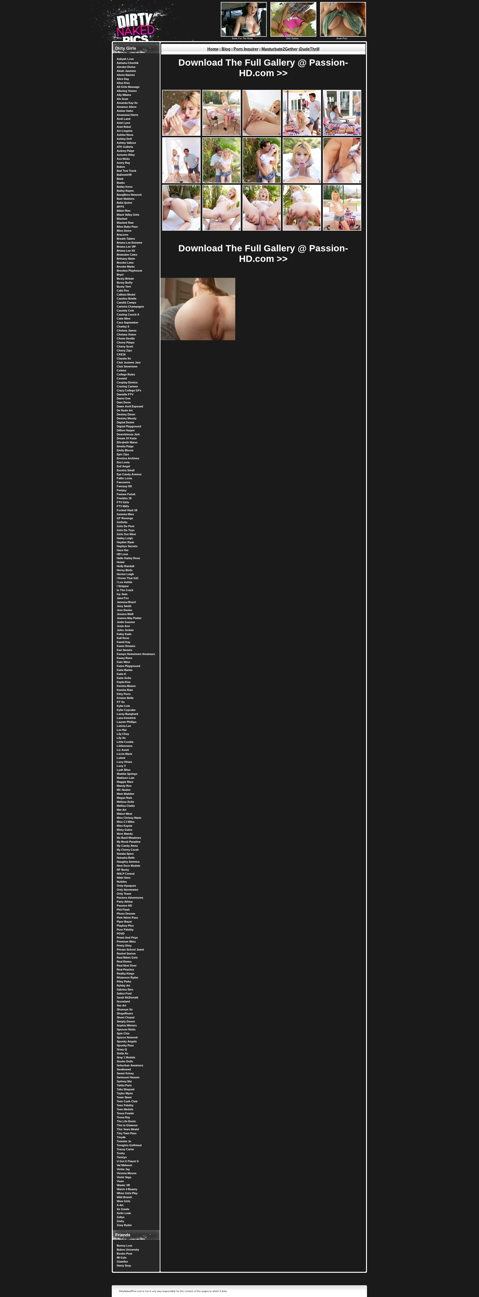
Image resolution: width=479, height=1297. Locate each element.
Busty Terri (124, 286)
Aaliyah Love (125, 58)
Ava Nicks (123, 158)
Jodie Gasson (126, 622)
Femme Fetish (126, 494)
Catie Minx (123, 318)
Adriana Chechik (127, 62)
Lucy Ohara (124, 761)
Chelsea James (126, 330)
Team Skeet (124, 1097)
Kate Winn (123, 661)
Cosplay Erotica (127, 382)
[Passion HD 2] (221, 135)
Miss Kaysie (124, 825)
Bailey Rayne (125, 190)
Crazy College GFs (129, 390)
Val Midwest (124, 1165)
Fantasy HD (124, 486)
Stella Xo (122, 1053)
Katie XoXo (124, 677)
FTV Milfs (123, 506)
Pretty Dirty (124, 945)
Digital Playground (129, 426)
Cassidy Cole (125, 310)
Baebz (121, 182)
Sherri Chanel (125, 1017)
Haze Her (122, 550)
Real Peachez (125, 969)
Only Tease (124, 893)
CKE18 (121, 354)
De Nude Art (125, 410)
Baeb (120, 178)
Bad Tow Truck (126, 170)
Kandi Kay (123, 642)
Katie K (121, 673)
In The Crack (125, 590)
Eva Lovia (123, 462)
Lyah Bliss (123, 769)
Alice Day (123, 78)
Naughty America (128, 861)
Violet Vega (124, 1177)
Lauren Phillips (126, 721)
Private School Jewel (130, 949)
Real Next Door (126, 965)
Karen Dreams (126, 646)
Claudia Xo (124, 358)
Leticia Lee (124, 725)
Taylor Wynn (125, 1093)
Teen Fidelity (125, 1105)
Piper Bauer (124, 921)
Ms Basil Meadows (129, 837)
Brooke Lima (125, 262)
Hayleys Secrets (127, 546)
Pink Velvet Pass (127, 917)
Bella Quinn (124, 202)
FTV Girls (123, 502)
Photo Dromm (126, 913)
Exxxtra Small (125, 470)
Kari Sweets (124, 649)
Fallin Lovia (124, 478)
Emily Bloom (125, 450)
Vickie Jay (123, 1169)
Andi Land (123, 118)
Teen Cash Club (127, 1101)
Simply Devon (126, 1021)
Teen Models (125, 1109)
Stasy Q (122, 1049)
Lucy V (121, 765)
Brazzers (122, 234)
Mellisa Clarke (126, 805)
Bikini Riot (123, 210)
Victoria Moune (126, 1173)
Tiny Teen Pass (126, 1133)
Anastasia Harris (127, 114)
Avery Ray (123, 162)
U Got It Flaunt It (128, 1161)
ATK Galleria (125, 146)
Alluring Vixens (127, 90)
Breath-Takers (126, 238)
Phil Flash (123, 909)
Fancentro (123, 482)
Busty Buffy (124, 282)
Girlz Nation (292, 38)
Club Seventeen (127, 366)
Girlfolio (122, 522)
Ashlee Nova (125, 134)
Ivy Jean (122, 594)
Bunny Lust (124, 1245)
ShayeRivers (125, 1013)
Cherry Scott (125, 346)
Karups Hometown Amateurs (136, 653)
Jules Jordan (125, 630)
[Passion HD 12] (221, 229)
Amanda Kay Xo (127, 102)
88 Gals (121, 1257)
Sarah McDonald (127, 997)
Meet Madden (125, 793)
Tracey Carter (125, 1149)
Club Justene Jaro (129, 362)
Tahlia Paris (124, 1085)
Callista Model (126, 294)
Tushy (121, 1153)
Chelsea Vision (126, 334)
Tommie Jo (124, 1141)
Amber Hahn (125, 110)
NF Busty (123, 869)
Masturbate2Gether (279, 49)
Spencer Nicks (126, 1029)
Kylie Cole (123, 705)
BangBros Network (129, 194)
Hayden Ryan (125, 542)
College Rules (126, 374)
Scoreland (123, 1001)
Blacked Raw (125, 222)
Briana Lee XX (126, 250)
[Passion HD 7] (221, 182)
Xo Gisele (123, 1209)
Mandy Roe (124, 785)
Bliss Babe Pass (127, 226)
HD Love (122, 554)
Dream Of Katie (127, 438)
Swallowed (124, 1069)
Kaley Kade (124, 634)
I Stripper (123, 586)
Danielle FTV (125, 394)
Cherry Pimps (125, 342)
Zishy (120, 1221)
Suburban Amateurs (130, 1065)
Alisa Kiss (123, 82)
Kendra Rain (125, 689)
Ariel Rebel (124, 126)
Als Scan (122, 98)
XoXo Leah (124, 1213)
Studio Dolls (125, 1061)
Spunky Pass (125, 1045)
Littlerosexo (124, 745)
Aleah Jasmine (126, 70)
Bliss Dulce (124, 230)
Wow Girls (123, 1201)
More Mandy (125, 833)
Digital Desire (125, 422)
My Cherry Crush (128, 849)
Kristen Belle (125, 697)
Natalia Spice (125, 853)
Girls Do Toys (125, 530)
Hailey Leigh (125, 538)
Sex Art (121, 1005)
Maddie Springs (127, 773)
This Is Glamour (127, 1125)
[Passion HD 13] (261, 229)
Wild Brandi (124, 1197)
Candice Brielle (126, 298)
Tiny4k (121, 1137)
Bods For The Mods (242, 38)
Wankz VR (123, 1185)
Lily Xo (121, 737)
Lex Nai (121, 729)
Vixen (120, 1181)
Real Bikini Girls (127, 957)
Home (213, 49)
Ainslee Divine (126, 66)
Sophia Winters (127, 1025)
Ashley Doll (124, 138)
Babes (121, 166)
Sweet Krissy (125, 1073)
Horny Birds (124, 570)
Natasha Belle (126, 857)
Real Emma (124, 961)
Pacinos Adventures (130, 897)
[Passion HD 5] (342, 135)
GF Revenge (125, 518)
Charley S (123, 326)
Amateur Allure (126, 106)
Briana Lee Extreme (129, 242)
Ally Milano (124, 94)
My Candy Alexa (127, 845)
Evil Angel (123, 466)
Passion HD (124, 905)
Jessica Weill (125, 614)
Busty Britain (125, 278)
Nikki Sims (123, 877)
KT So (121, 701)
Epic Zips (123, 454)
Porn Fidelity (125, 929)
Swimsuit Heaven (128, 1077)
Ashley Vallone (126, 142)
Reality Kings (125, 973)
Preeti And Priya (127, 937)
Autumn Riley (126, 154)
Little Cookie (125, 741)
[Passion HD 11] (181, 229)
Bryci (120, 274)
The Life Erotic (126, 1121)
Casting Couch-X (128, 314)
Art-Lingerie (124, 130)
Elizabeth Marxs (127, 442)
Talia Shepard (125, 1089)
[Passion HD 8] (261, 182)
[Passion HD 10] (342, 182)
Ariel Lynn (123, 122)
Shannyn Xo (125, 1009)
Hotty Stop (124, 1265)
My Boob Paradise (128, 841)
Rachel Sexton (126, 953)
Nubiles (122, 881)
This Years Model (128, 1129)
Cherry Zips (124, 350)
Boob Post (342, 38)
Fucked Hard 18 (127, 510)
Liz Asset (123, 749)
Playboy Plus (125, 925)
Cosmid (122, 378)
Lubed (121, 757)
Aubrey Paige (125, 150)
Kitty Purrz (124, 693)
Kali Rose (123, 638)
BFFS (120, 206)
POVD (120, 933)
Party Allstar (125, 901)
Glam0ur (122, 1261)
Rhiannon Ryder (127, 977)
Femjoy (121, 490)
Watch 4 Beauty (127, 1189)
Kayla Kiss (123, 681)
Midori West (124, 813)
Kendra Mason (126, 685)
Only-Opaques (126, 885)
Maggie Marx (125, 781)
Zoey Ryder (124, 1225)
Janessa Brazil (126, 602)
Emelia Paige (125, 446)
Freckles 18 (124, 498)
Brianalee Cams (127, 254)
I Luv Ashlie (124, 582)
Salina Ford (124, 993)
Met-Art (121, 809)
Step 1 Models (126, 1057)
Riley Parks (124, 981)
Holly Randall (125, 566)
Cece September (127, 322)
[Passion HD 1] (181, 135)
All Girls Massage (128, 86)
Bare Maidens (125, 198)
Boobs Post (124, 1253)
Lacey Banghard (127, 713)
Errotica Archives (128, 458)
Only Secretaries (127, 889)
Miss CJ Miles (125, 821)
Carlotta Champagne (130, 306)
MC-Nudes (123, 789)
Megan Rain (124, 797)
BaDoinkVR (124, 174)
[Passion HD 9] (302, 182)
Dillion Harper (126, 430)
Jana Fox (123, 598)
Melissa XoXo (125, 801)
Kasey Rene (124, 657)
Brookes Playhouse (129, 270)
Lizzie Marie (124, 753)
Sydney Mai (124, 1081)
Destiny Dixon (126, 414)
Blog (226, 49)
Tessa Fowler (125, 1113)
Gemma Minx (125, 514)
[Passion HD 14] (302, 229)
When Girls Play (127, 1193)
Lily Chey (123, 733)
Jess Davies (124, 610)
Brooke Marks (126, 266)
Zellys (120, 1217)
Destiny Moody (126, 418)
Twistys (122, 1157)
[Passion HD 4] (302, 135)
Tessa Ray (123, 1117)
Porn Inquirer (246, 49)
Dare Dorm (124, 402)
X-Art (120, 1205)
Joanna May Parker (129, 618)
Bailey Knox (124, 186)
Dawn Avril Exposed (130, 406)
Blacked (122, 218)
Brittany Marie (126, 258)
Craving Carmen (127, 386)
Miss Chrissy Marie (129, 817)
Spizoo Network (127, 1037)
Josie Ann (123, 626)
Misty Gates (124, 829)
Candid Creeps (126, 302)
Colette (121, 370)
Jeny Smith (124, 606)
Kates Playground (128, 665)
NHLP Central (125, 873)
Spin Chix (123, 1033)
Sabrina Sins (125, 989)
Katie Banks (124, 669)
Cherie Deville (126, 338)
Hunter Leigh (125, 574)
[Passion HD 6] (181, 182)
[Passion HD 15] (342, 229)
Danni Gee (123, 398)
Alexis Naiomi (126, 74)
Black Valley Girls (128, 214)
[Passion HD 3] (261, 135)
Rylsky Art (123, 985)
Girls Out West (126, 534)
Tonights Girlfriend (129, 1145)
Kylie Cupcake (126, 709)
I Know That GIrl (127, 578)
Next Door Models (128, 865)
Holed (120, 562)
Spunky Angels (127, 1041)
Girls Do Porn (125, 526)
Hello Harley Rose (128, 558)
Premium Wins (126, 941)
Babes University (128, 1249)
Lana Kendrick (126, 717)
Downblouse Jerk (128, 434)
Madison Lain (125, 777)
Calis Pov (123, 290)
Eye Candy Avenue (129, 474)
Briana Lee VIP (126, 246)
